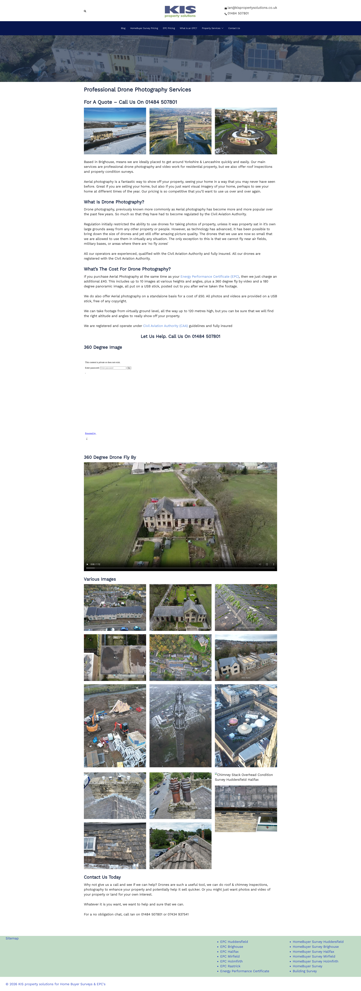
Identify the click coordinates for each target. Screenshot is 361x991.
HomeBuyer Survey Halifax (313, 952)
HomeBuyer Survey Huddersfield (318, 942)
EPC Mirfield (230, 956)
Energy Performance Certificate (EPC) (209, 277)
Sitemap (12, 938)
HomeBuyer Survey (307, 966)
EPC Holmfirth (231, 961)
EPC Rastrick (230, 966)
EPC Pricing (169, 28)
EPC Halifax (229, 952)
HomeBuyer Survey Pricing (144, 28)
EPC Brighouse (231, 947)
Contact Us (234, 28)
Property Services (211, 28)
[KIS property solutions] (180, 10)
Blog (123, 28)
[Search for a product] (85, 10)
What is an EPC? (188, 28)
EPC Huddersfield (234, 942)
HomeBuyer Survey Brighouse (316, 947)
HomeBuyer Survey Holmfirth (315, 961)
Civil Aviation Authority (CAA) (165, 326)
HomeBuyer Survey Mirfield (314, 956)
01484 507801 (238, 13)
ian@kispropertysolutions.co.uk (252, 8)
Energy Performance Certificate (244, 971)
